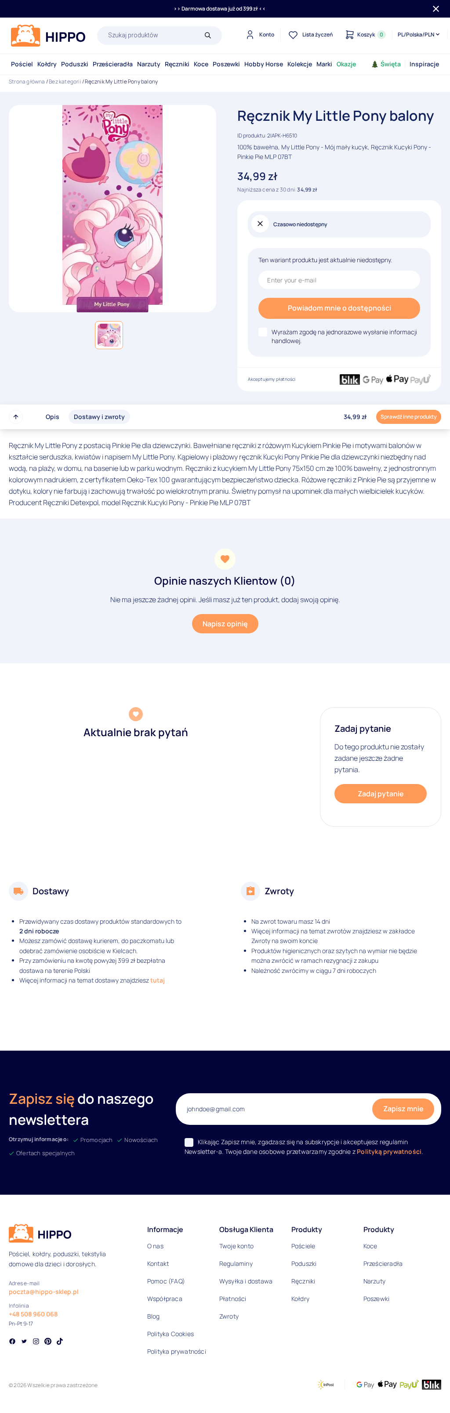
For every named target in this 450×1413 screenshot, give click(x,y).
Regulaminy (236, 1263)
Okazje (346, 64)
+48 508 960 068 (33, 1314)
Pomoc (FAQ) (166, 1281)
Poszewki (226, 64)
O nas (155, 1246)
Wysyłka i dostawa (245, 1281)
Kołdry (47, 64)
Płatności (233, 1298)
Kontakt (158, 1263)
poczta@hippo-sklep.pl (44, 1291)
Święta (391, 64)
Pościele (303, 1246)
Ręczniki (177, 64)
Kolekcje (299, 64)
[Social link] (12, 1342)
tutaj (157, 980)
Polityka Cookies (170, 1334)
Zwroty (229, 1316)
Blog (153, 1316)
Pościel (22, 64)
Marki (324, 64)
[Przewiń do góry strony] (16, 417)
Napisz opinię (225, 624)
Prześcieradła (113, 64)
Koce (201, 64)
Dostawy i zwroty (99, 416)
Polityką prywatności (389, 1151)
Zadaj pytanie (381, 794)
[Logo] (48, 36)
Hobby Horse (263, 64)
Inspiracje (424, 64)
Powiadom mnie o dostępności (339, 308)
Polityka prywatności (176, 1351)
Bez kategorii (65, 81)
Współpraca (164, 1298)
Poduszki (74, 64)
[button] (109, 335)
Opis (52, 416)
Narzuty (148, 64)
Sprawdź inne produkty (409, 416)
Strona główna (27, 81)
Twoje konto (236, 1246)
